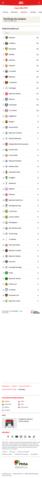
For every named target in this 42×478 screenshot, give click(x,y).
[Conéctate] (39, 3)
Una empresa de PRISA (21, 463)
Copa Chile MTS (21, 8)
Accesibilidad (34, 454)
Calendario (24, 12)
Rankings (33, 12)
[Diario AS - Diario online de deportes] (21, 2)
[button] (21, 467)
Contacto (4, 452)
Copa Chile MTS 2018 (9, 389)
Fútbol (14, 386)
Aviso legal (12, 452)
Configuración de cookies (21, 454)
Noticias (5, 12)
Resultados (14, 12)
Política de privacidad (23, 452)
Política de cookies (7, 454)
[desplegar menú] (3, 2)
